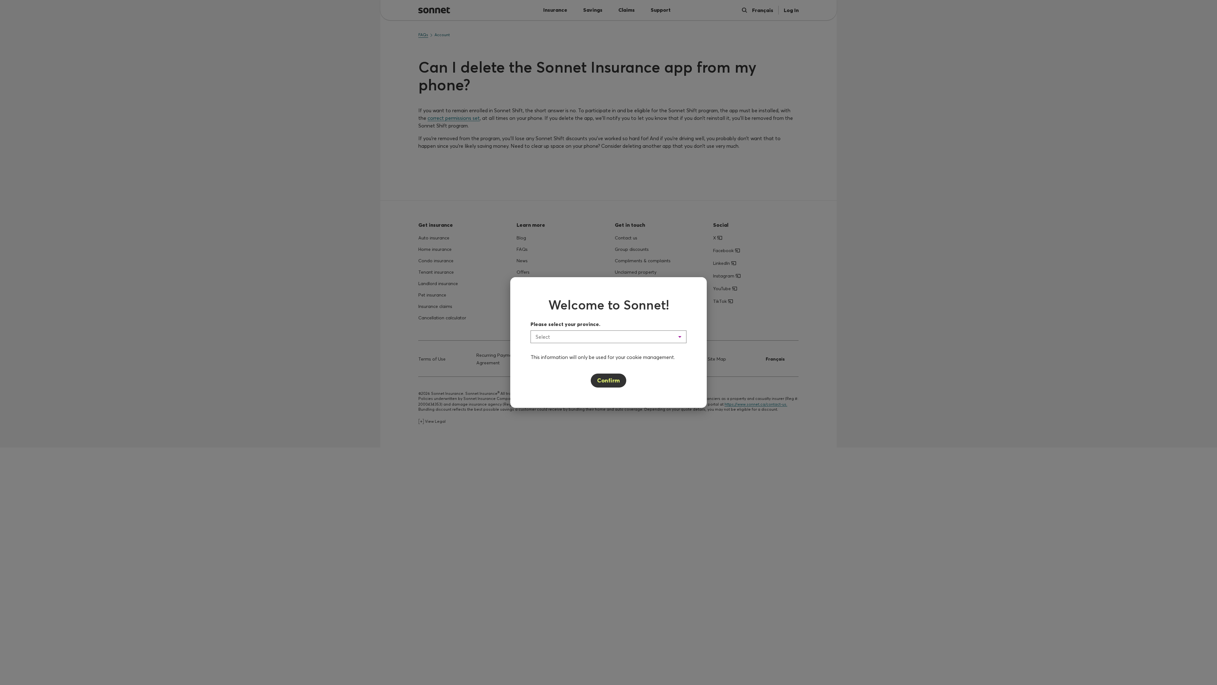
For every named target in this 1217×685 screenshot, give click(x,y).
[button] (608, 336)
